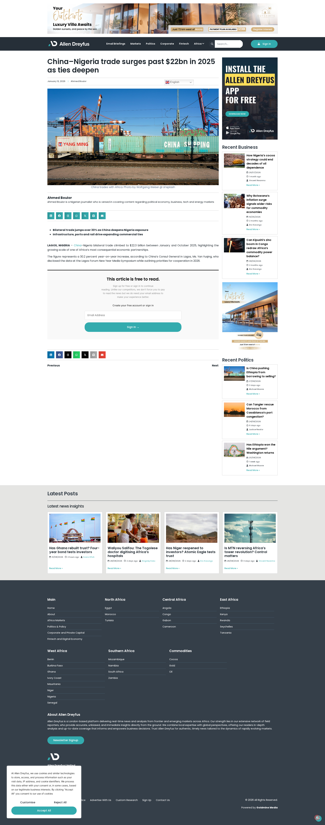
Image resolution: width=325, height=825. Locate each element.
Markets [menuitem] (135, 43)
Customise (27, 802)
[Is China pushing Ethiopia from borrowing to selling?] (234, 373)
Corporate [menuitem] (167, 43)
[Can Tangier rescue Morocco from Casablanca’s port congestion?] (234, 410)
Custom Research (127, 800)
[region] (44, 792)
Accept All (44, 810)
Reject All (60, 802)
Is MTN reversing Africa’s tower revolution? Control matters (243, 516)
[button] (50, 215)
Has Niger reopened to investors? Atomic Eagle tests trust (190, 516)
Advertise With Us (100, 800)
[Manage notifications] (317, 817)
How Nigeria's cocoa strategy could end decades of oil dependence (260, 161)
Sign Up (146, 800)
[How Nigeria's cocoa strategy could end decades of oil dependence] (234, 160)
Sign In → (133, 327)
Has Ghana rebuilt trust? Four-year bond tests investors (73, 516)
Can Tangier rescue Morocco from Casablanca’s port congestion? (260, 411)
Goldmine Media (267, 807)
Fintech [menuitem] (184, 43)
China (77, 245)
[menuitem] (201, 44)
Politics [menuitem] (150, 43)
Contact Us (163, 800)
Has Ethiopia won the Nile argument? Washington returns (260, 449)
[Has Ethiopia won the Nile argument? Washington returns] (234, 450)
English (174, 82)
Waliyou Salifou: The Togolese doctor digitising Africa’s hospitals (130, 516)
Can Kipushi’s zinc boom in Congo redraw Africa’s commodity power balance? (259, 248)
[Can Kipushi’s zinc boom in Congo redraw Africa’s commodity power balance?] (234, 245)
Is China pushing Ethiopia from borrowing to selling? (261, 372)
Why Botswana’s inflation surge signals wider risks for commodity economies (259, 204)
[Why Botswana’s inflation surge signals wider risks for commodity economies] (234, 201)
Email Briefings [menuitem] (115, 43)
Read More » (253, 185)
